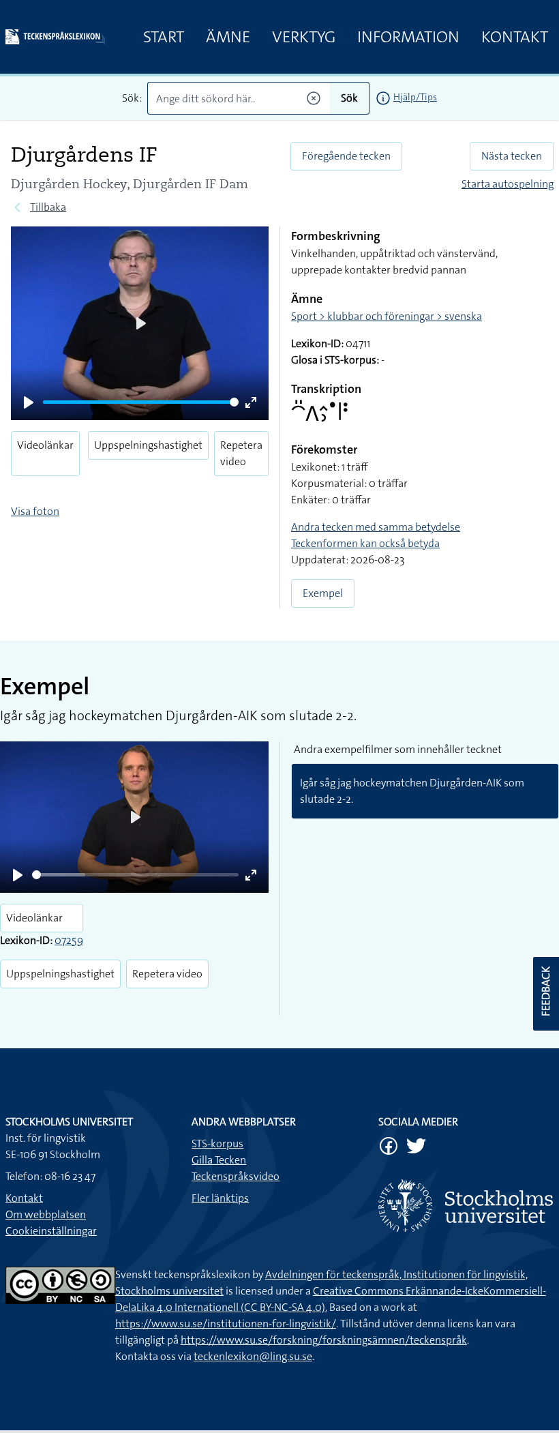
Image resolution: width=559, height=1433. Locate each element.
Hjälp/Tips (415, 97)
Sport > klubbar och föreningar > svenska (386, 316)
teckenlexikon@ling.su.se (253, 1356)
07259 (69, 940)
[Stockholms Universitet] (466, 1205)
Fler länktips (220, 1198)
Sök (349, 98)
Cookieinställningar (51, 1231)
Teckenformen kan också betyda (365, 543)
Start (163, 37)
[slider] (141, 402)
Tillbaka (48, 207)
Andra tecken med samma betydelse (375, 527)
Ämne (228, 37)
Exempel (323, 593)
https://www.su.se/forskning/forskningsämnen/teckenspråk (324, 1340)
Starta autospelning (508, 184)
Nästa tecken (511, 156)
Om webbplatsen (45, 1214)
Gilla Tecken (219, 1160)
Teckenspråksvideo (236, 1176)
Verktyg (303, 37)
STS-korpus (217, 1143)
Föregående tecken (346, 156)
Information (408, 37)
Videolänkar (45, 445)
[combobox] (238, 98)
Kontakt (514, 37)
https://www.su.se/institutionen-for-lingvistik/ (225, 1323)
